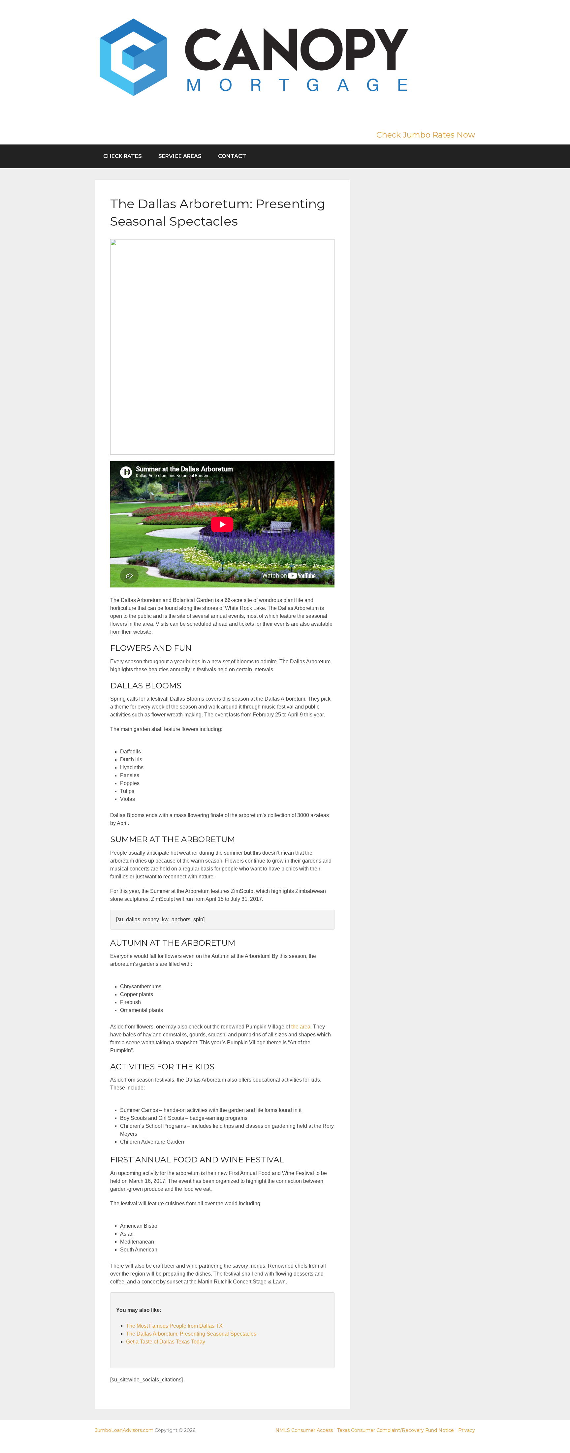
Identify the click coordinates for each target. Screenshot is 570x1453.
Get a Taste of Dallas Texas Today (165, 1341)
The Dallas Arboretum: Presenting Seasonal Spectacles (191, 1334)
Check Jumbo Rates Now (425, 135)
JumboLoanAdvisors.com (124, 1430)
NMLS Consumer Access (304, 1430)
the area (300, 1026)
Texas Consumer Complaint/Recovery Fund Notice (395, 1430)
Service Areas (180, 156)
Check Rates (122, 156)
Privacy (466, 1430)
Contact (232, 156)
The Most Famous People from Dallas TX (174, 1326)
